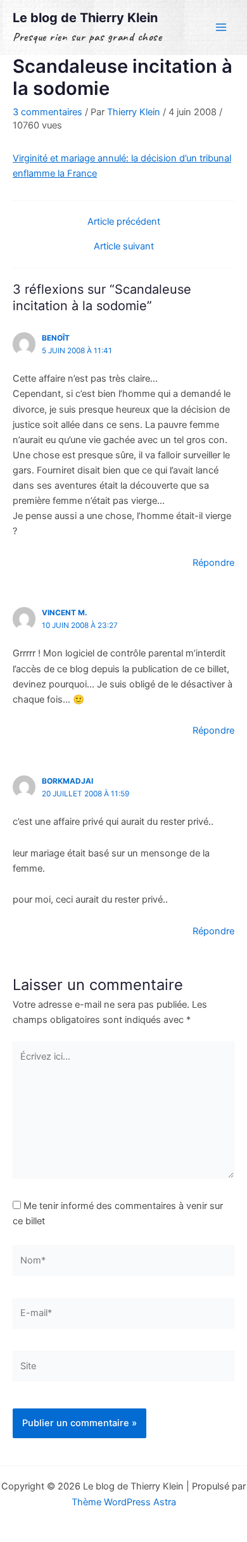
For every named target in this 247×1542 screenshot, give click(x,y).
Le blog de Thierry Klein (85, 17)
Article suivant (124, 246)
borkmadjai (67, 781)
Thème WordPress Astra (124, 1502)
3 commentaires (47, 112)
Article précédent (123, 222)
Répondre (213, 562)
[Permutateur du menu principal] (221, 27)
